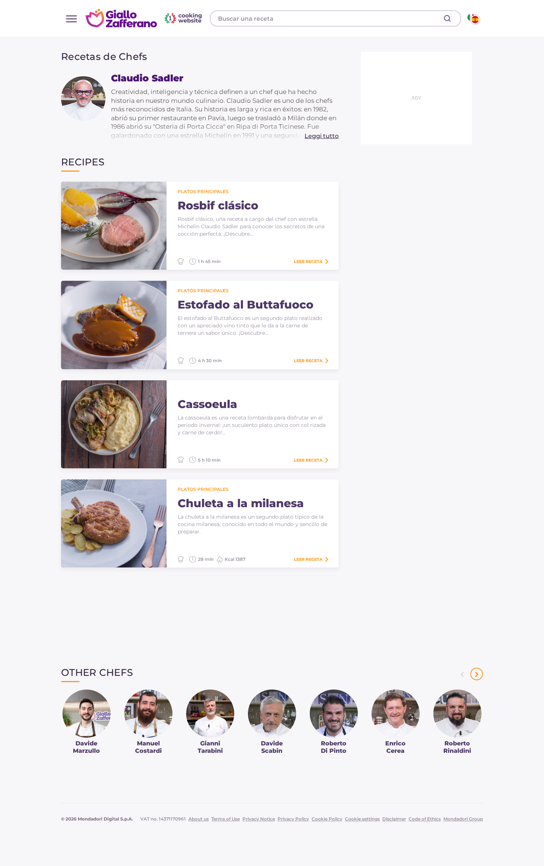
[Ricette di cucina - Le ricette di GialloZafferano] (473, 18)
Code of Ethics (425, 819)
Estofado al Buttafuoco (245, 305)
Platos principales (203, 191)
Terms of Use (225, 819)
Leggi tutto (322, 135)
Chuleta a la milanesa (241, 503)
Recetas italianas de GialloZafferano (144, 18)
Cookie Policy (327, 819)
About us (198, 819)
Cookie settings (362, 819)
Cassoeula (207, 404)
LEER (308, 261)
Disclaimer (394, 819)
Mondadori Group (463, 819)
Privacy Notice (258, 819)
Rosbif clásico (218, 206)
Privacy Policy (293, 819)
